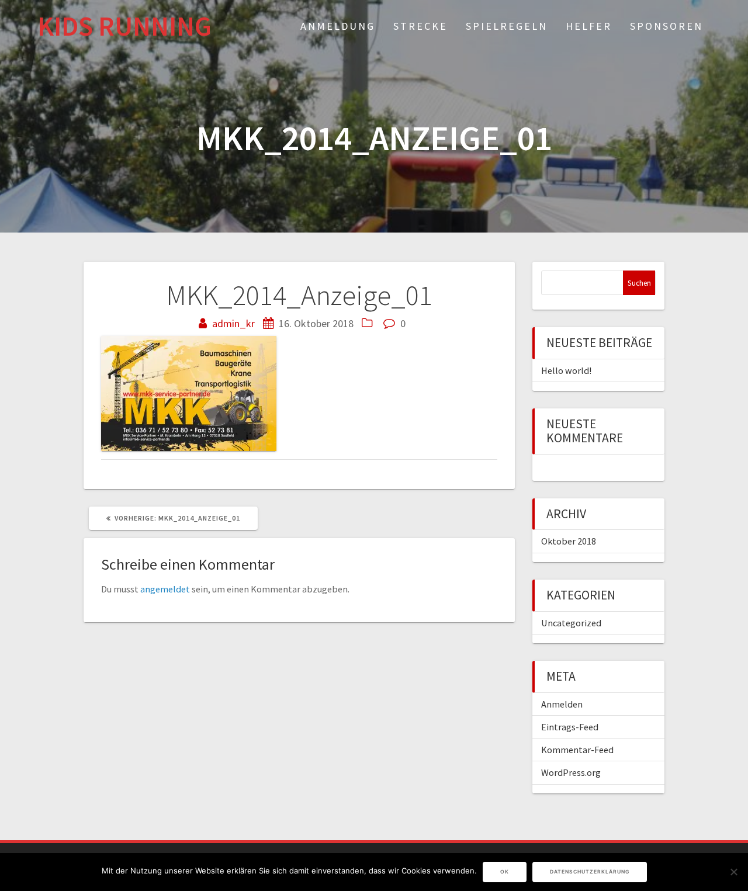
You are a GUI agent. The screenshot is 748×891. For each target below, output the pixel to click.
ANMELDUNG (337, 26)
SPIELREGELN (507, 26)
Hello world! (566, 370)
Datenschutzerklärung (589, 872)
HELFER (589, 26)
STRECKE (420, 26)
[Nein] (733, 872)
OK (504, 872)
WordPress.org (571, 772)
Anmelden (562, 704)
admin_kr (233, 323)
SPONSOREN (666, 26)
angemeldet (165, 589)
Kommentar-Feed (577, 749)
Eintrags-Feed (569, 727)
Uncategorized (571, 623)
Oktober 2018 (568, 541)
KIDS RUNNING (124, 26)
